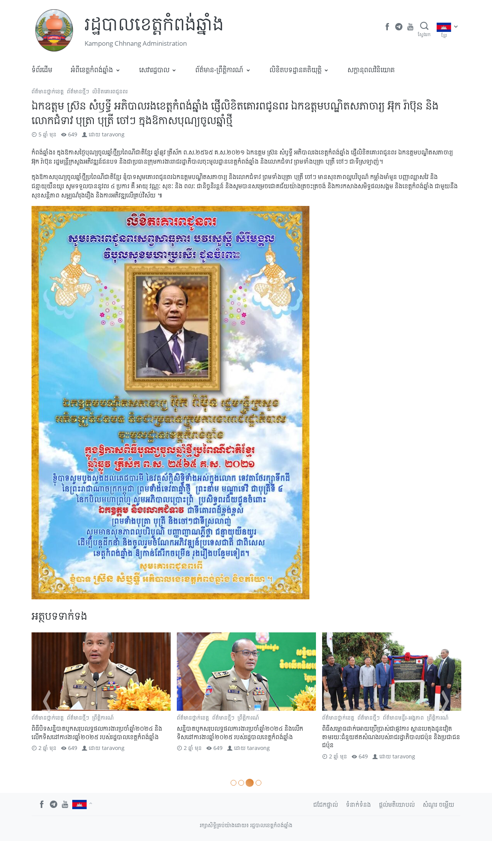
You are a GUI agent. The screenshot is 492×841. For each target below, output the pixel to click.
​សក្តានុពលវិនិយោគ (371, 69)
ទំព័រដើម (42, 69)
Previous (46, 701)
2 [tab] (241, 783)
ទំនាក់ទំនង (358, 804)
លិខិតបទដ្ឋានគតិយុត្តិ (295, 69)
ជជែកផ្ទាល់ (325, 804)
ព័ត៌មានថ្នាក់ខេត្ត (48, 91)
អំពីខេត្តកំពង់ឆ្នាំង (92, 69)
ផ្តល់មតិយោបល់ (397, 804)
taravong (113, 134)
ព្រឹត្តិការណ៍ (132, 717)
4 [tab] (257, 783)
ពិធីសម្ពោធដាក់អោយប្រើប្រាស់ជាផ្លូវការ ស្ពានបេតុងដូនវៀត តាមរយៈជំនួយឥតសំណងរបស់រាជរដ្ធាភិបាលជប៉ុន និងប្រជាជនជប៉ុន (275, 736)
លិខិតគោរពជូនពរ (110, 91)
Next (445, 701)
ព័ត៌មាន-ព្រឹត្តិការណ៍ (219, 69)
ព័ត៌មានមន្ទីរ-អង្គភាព (287, 717)
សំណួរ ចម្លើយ (438, 804)
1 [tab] (233, 783)
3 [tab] (248, 783)
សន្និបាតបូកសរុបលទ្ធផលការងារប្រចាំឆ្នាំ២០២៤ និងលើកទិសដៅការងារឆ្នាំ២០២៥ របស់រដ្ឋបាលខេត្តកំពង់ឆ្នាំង (123, 732)
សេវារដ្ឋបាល (154, 69)
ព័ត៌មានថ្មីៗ (78, 91)
